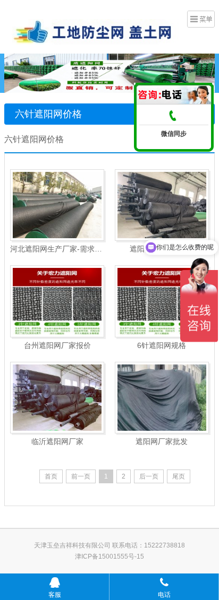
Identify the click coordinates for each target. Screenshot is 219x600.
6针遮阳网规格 (161, 345)
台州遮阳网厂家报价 (57, 345)
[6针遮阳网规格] (162, 301)
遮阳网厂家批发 (162, 441)
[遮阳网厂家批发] (162, 397)
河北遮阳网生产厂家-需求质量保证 (57, 249)
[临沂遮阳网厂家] (57, 397)
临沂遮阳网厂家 (57, 441)
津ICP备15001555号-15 (109, 556)
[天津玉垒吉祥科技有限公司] (92, 31)
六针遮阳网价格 (48, 114)
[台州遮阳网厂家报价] (57, 301)
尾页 (178, 476)
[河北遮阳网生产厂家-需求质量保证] (57, 205)
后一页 (148, 476)
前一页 (80, 476)
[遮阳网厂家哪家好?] (162, 205)
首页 (51, 476)
